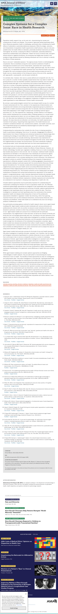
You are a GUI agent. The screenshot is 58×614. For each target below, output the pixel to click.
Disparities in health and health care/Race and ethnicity (15, 285)
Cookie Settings (14, 608)
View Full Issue (29, 595)
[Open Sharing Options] (56, 612)
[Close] (26, 594)
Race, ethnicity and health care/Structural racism (40, 285)
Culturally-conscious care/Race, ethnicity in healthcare (15, 284)
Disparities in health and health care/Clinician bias (39, 284)
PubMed (13, 300)
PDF (47, 35)
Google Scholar (20, 300)
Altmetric (52, 35)
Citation (43, 35)
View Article (7, 300)
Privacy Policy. (19, 605)
